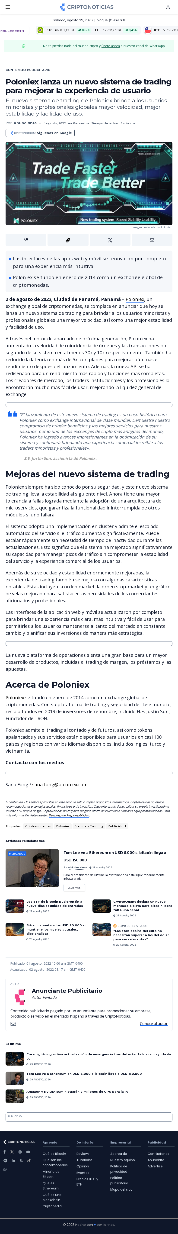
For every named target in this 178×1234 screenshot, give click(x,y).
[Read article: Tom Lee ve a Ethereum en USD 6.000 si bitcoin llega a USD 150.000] (32, 868)
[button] (89, 240)
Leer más (76, 886)
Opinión (82, 1166)
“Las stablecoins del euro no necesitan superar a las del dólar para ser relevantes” (141, 935)
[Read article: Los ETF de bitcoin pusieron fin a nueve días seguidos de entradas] (15, 906)
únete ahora (111, 46)
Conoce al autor (154, 1023)
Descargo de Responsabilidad (69, 815)
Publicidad (117, 826)
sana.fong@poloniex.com (60, 784)
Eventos (82, 1172)
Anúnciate (156, 1160)
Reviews (82, 1153)
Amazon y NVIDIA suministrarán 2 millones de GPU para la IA (77, 1091)
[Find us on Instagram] (20, 1152)
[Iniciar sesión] (168, 7)
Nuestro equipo (122, 1160)
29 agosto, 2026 (102, 867)
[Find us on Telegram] (5, 1160)
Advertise (155, 1166)
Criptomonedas (38, 826)
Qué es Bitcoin (54, 1153)
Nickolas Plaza (77, 867)
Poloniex (135, 299)
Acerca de (118, 1153)
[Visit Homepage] (87, 7)
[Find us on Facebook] (4, 1152)
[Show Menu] (8, 7)
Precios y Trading (89, 826)
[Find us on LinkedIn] (13, 1160)
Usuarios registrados (132, 926)
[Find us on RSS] (21, 1160)
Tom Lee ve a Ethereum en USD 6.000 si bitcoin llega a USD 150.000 (84, 1074)
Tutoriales (84, 1160)
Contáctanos (158, 1153)
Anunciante (25, 123)
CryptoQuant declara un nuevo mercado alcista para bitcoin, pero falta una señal (142, 906)
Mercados (81, 123)
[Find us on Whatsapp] (5, 1169)
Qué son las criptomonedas (55, 1162)
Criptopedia (52, 1206)
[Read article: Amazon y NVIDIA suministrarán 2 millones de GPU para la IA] (15, 1096)
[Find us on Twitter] (12, 1152)
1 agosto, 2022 (55, 123)
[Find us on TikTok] (29, 1160)
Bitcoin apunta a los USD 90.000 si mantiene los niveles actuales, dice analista (56, 929)
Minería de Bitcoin (51, 1174)
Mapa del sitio (121, 1189)
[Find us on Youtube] (28, 1152)
